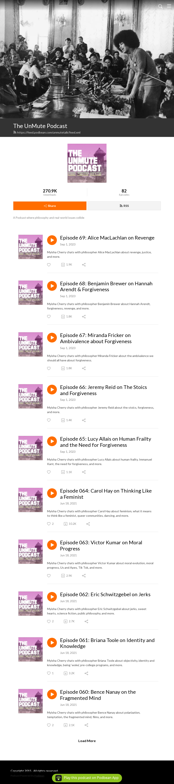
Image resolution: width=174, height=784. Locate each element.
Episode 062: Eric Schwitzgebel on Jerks (105, 594)
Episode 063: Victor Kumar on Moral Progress (101, 545)
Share (52, 205)
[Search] (160, 6)
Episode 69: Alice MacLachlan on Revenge (107, 238)
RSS (126, 205)
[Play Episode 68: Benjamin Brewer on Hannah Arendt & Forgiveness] (52, 286)
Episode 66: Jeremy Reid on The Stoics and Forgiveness (103, 390)
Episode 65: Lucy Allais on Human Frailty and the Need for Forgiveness (105, 442)
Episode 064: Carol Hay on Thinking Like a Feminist (106, 494)
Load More (87, 741)
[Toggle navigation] (169, 6)
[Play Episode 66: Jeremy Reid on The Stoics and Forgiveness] (52, 389)
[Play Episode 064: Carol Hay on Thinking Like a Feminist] (52, 493)
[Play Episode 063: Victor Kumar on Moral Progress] (52, 545)
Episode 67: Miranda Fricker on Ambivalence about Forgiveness (96, 338)
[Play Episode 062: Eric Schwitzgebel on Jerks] (52, 597)
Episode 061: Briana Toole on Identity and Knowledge (107, 643)
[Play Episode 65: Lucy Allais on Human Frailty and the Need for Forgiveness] (52, 441)
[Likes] (49, 265)
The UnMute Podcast (40, 125)
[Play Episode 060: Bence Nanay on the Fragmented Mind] (52, 694)
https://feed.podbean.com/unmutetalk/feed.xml (48, 132)
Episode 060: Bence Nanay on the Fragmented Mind (98, 695)
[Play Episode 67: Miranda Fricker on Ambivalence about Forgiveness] (52, 338)
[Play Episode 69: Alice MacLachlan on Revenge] (52, 240)
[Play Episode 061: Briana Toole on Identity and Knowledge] (52, 643)
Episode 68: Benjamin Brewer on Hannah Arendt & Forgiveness (106, 286)
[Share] (84, 265)
